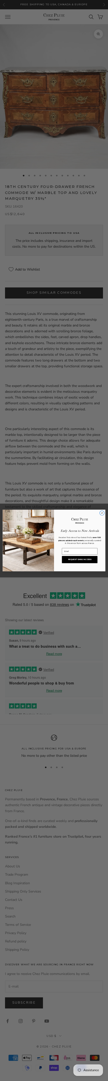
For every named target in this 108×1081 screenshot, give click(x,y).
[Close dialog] (102, 513)
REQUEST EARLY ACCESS (79, 560)
